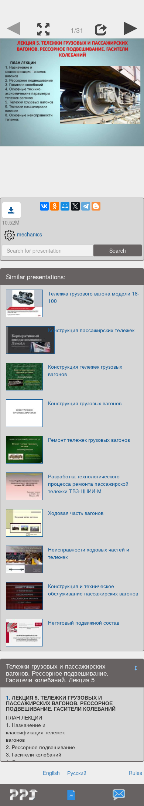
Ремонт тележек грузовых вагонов (89, 439)
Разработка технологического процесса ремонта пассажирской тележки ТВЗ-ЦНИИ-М (88, 483)
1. (8, 697)
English (51, 772)
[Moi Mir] (65, 206)
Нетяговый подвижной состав (83, 622)
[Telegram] (85, 206)
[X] (75, 206)
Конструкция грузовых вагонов (84, 403)
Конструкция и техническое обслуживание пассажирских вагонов (93, 589)
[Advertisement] (72, 9)
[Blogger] (96, 206)
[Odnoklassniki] (54, 206)
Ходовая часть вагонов (75, 512)
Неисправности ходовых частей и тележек (88, 553)
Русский (76, 772)
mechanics (29, 234)
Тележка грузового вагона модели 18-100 (94, 297)
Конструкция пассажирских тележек (91, 330)
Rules (135, 772)
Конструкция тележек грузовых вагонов (85, 370)
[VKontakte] (44, 206)
